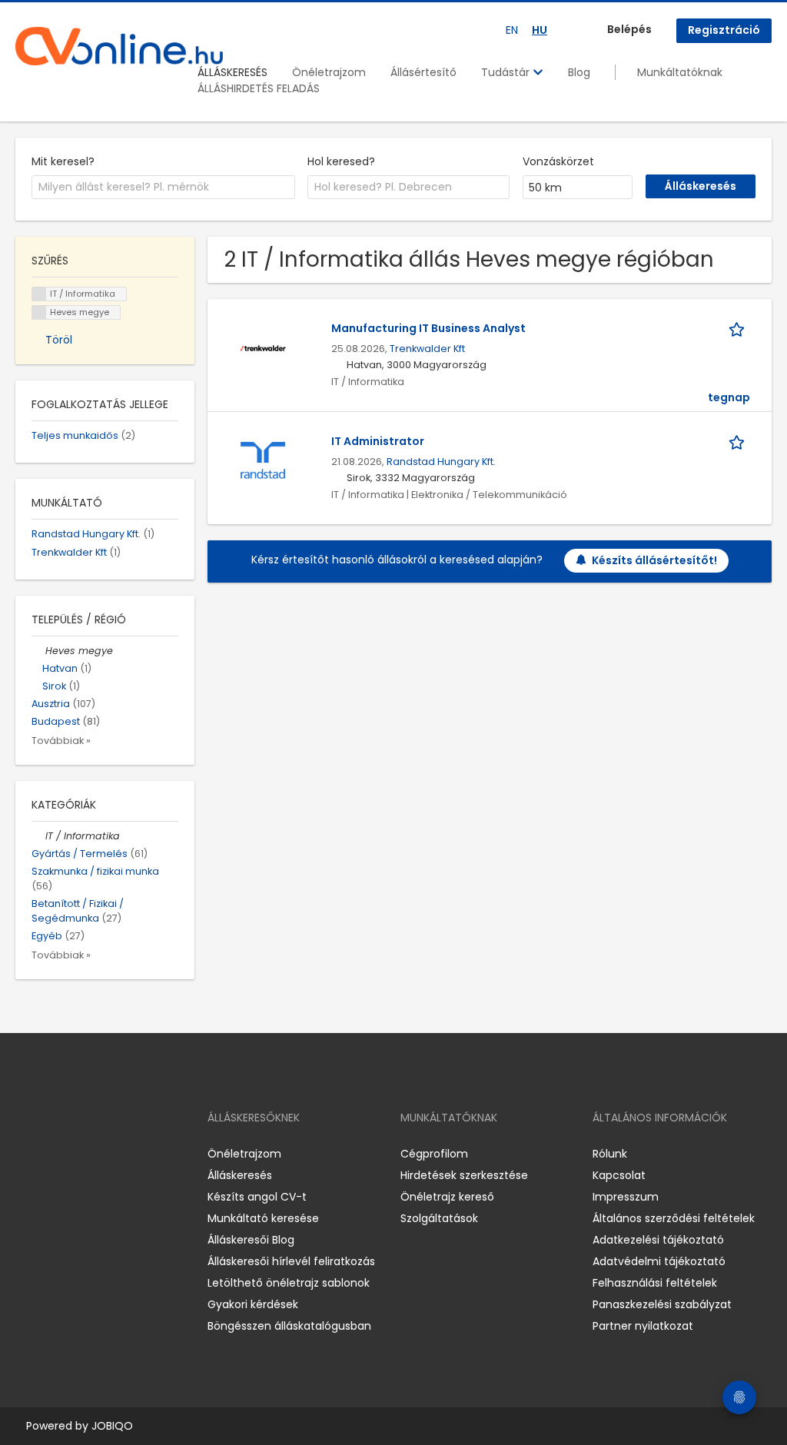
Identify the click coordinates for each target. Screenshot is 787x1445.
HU (539, 30)
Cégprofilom (434, 1153)
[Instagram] (52, 1154)
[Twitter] (99, 1154)
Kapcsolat (619, 1175)
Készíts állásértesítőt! (654, 560)
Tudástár (507, 72)
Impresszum (626, 1196)
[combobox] (163, 187)
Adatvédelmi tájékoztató (659, 1261)
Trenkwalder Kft (427, 348)
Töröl (58, 339)
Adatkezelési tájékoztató (658, 1239)
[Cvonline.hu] (119, 46)
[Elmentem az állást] (739, 328)
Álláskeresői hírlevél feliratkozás (291, 1261)
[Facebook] (26, 1154)
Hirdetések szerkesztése (464, 1175)
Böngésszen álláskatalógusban (289, 1326)
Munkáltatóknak (679, 72)
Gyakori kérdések (253, 1304)
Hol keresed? (341, 161)
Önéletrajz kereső (447, 1196)
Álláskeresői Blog (251, 1239)
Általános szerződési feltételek (674, 1218)
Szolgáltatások (439, 1218)
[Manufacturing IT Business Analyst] (263, 346)
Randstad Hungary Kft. (441, 461)
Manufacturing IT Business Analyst (428, 328)
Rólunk (610, 1153)
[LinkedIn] (77, 1154)
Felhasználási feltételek (655, 1283)
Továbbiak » (61, 740)
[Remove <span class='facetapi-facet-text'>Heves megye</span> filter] (39, 312)
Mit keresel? (63, 161)
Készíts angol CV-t (257, 1196)
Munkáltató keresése (263, 1218)
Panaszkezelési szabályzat (662, 1304)
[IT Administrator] (263, 459)
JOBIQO (112, 1425)
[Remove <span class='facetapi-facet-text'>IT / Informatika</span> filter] (39, 294)
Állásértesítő (423, 72)
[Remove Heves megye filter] (38, 650)
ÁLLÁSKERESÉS (232, 72)
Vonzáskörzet (558, 161)
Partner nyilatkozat (643, 1326)
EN (512, 30)
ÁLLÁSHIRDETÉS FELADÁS (259, 88)
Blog (579, 72)
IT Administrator (377, 441)
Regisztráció (724, 30)
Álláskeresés (240, 1175)
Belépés (629, 29)
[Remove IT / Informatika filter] (38, 835)
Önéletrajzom (329, 72)
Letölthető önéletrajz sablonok (289, 1283)
